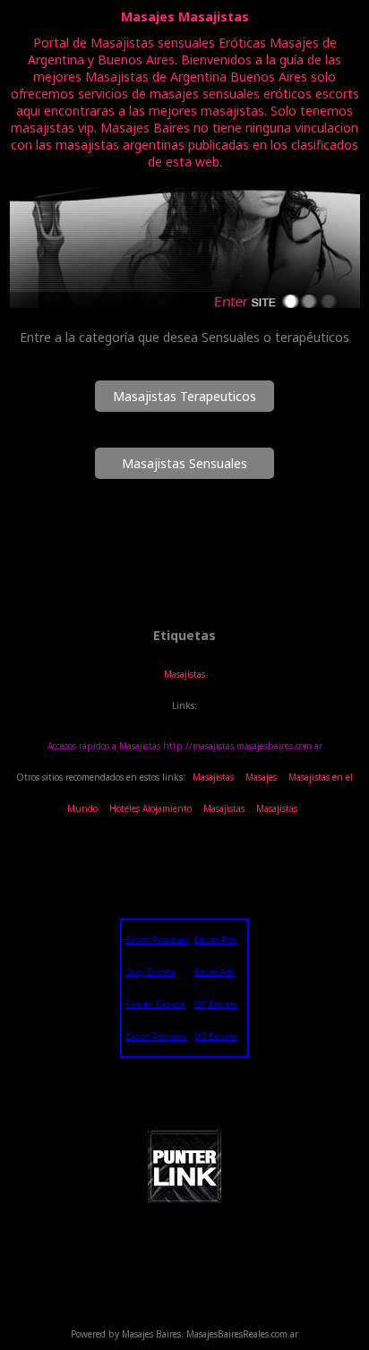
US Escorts (215, 1036)
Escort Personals (157, 940)
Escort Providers (156, 1036)
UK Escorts (215, 1004)
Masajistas (184, 674)
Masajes (261, 777)
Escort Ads (214, 972)
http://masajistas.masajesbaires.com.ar (242, 745)
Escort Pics (215, 940)
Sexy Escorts (150, 972)
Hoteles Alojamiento (150, 808)
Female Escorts (154, 1004)
